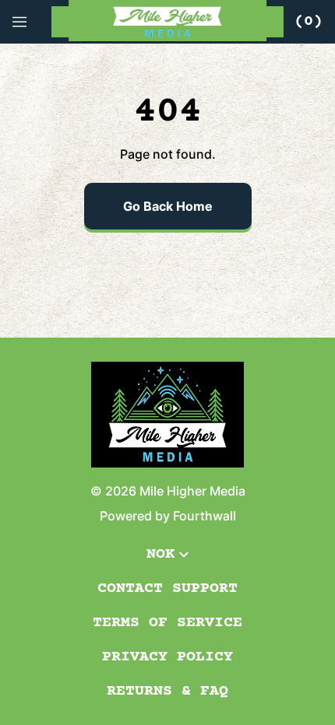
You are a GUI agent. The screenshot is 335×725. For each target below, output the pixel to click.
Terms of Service (167, 623)
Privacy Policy (167, 657)
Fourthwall (204, 516)
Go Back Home (168, 206)
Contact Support (167, 588)
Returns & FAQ (167, 691)
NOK (160, 554)
